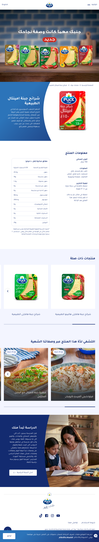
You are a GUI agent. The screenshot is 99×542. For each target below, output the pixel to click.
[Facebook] (47, 516)
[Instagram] (52, 516)
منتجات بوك (74, 85)
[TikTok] (41, 516)
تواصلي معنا (73, 523)
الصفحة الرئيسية (87, 85)
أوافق (9, 536)
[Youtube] (58, 516)
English (5, 5)
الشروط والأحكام (66, 538)
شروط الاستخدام (88, 523)
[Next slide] (8, 291)
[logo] (49, 5)
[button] (95, 535)
